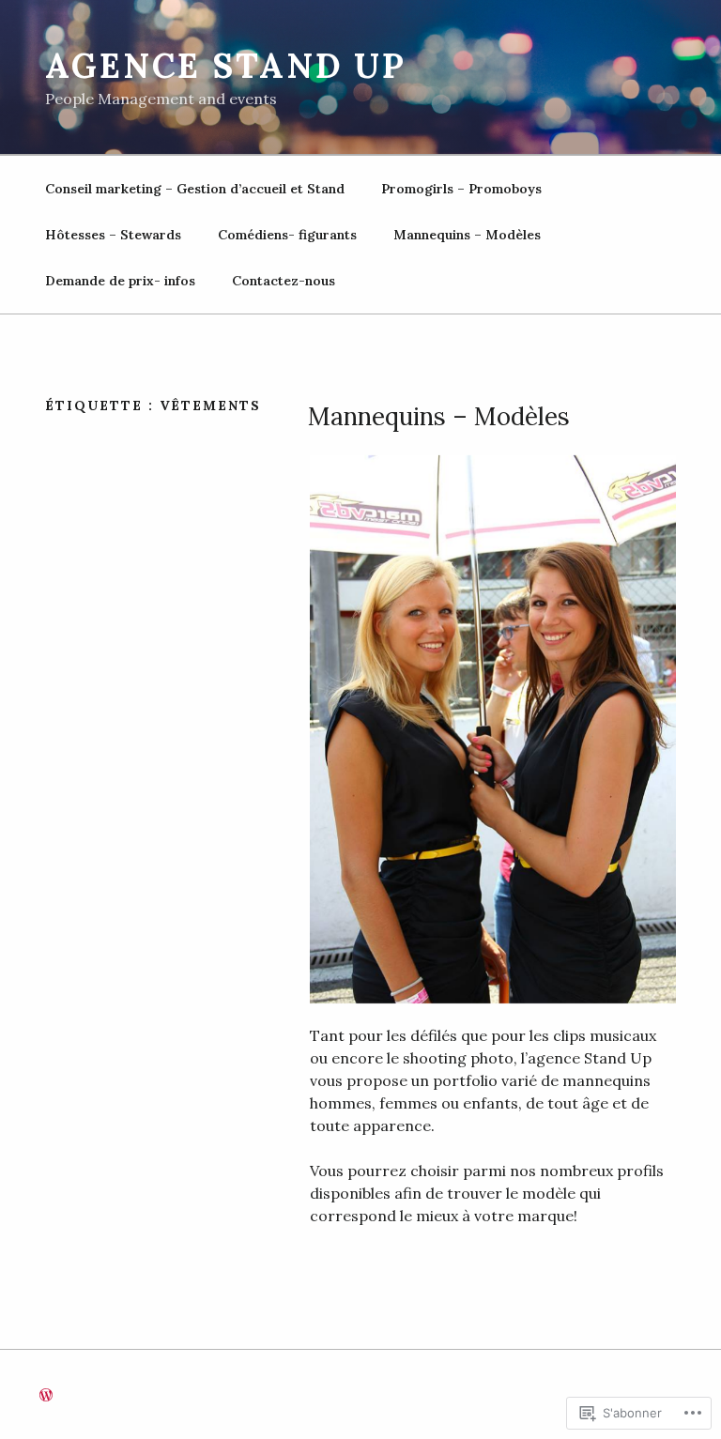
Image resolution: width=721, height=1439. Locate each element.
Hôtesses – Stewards (113, 234)
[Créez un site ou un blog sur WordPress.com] (46, 1395)
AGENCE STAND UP (226, 65)
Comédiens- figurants (287, 234)
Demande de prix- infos (120, 280)
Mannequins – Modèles (467, 234)
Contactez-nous (283, 280)
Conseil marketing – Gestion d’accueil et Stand (195, 188)
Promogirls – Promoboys (461, 188)
